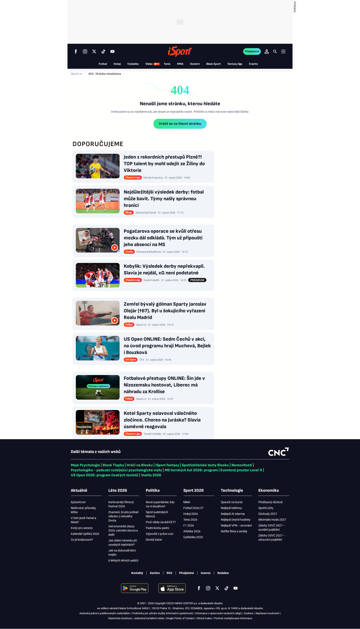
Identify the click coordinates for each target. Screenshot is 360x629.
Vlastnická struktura (120, 618)
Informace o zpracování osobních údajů (218, 613)
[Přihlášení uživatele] (266, 51)
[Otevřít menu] (283, 51)
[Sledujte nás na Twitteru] (94, 51)
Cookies (248, 613)
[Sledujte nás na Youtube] (112, 51)
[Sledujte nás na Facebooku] (75, 51)
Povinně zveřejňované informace (233, 618)
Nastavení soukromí (267, 613)
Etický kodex (204, 618)
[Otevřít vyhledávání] (275, 51)
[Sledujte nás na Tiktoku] (103, 51)
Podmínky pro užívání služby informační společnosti (162, 613)
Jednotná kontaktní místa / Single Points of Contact (164, 618)
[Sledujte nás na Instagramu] (85, 51)
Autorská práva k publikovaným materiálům (104, 613)
